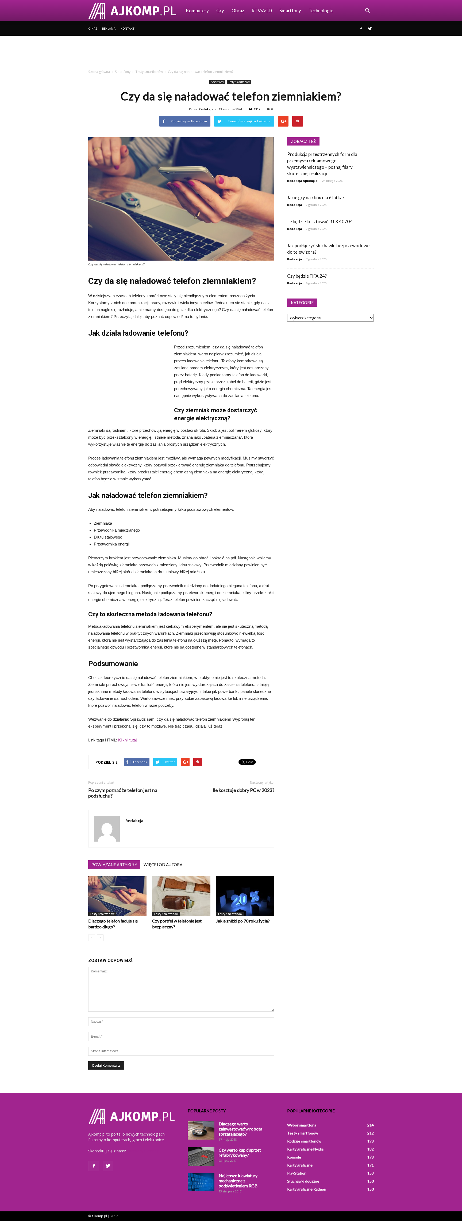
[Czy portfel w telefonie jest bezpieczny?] (181, 896)
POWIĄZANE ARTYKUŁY (114, 864)
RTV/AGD (262, 10)
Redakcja (206, 109)
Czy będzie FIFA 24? (307, 276)
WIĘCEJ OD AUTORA (163, 864)
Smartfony (290, 10)
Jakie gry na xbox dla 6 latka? (315, 197)
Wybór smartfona (301, 1125)
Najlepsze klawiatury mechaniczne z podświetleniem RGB (238, 1180)
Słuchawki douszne (303, 1181)
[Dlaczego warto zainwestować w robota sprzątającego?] (201, 1130)
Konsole (294, 1157)
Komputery (197, 10)
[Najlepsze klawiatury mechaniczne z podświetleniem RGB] (201, 1182)
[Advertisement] (231, 54)
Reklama (109, 28)
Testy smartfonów (239, 82)
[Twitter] (370, 28)
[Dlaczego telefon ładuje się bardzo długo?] (117, 896)
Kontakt (127, 28)
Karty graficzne (300, 1165)
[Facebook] (361, 28)
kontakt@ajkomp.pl (143, 1150)
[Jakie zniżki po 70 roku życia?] (245, 896)
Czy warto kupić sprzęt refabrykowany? (240, 1152)
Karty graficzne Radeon (306, 1189)
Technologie (321, 10)
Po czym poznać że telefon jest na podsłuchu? (122, 793)
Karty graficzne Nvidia (305, 1149)
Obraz (238, 10)
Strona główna (99, 71)
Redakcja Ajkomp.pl (302, 181)
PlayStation (296, 1173)
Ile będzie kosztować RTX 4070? (319, 221)
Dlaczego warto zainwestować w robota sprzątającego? (240, 1128)
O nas (92, 28)
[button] (367, 10)
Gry (220, 10)
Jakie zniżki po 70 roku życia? (243, 920)
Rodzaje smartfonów (304, 1141)
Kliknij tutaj (127, 740)
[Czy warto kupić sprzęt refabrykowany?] (201, 1156)
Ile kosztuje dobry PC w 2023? (243, 790)
